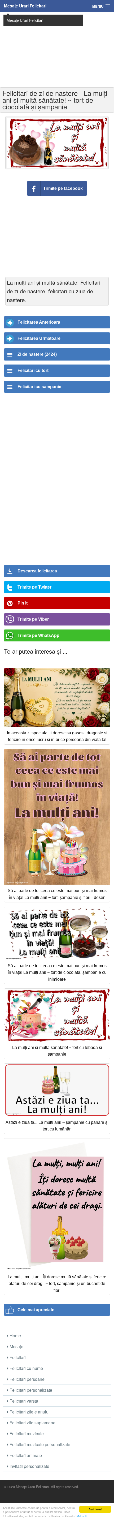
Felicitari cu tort (33, 370)
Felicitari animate (25, 1455)
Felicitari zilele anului (29, 1412)
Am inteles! (95, 1509)
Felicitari (17, 1357)
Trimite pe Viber (33, 619)
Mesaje (15, 1346)
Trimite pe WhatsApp (38, 635)
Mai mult (82, 1516)
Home (14, 1336)
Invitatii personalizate (28, 1466)
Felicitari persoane (26, 1379)
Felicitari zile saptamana (31, 1423)
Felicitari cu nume (25, 1368)
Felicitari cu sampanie (39, 386)
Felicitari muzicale (26, 1433)
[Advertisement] (57, 49)
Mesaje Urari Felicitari (25, 6)
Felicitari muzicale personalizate (39, 1444)
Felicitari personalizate (30, 1390)
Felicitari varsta (23, 1401)
